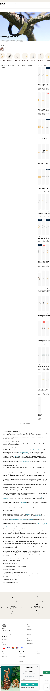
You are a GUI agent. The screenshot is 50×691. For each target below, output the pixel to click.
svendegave (30, 519)
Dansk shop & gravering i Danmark (24, 0)
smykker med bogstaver (25, 461)
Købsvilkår (29, 632)
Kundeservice (41, 0)
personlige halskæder (8, 462)
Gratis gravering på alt (31, 640)
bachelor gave (17, 519)
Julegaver (20, 659)
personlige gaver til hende (42, 523)
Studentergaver (21, 654)
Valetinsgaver (21, 661)
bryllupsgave (28, 514)
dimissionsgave (23, 519)
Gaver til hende (4, 654)
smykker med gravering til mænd (23, 452)
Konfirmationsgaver (22, 656)
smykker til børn (16, 456)
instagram (5, 636)
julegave (31, 509)
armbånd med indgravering (20, 462)
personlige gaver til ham (8, 524)
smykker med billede (20, 458)
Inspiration (47, 0)
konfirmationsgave (23, 502)
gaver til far (8, 526)
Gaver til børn (4, 656)
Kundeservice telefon (31, 645)
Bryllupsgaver (21, 658)
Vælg (45, 65)
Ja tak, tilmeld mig (46, 672)
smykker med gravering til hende (37, 449)
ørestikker (44, 462)
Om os (28, 626)
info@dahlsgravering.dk (6, 632)
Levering (28, 631)
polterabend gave (38, 515)
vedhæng (13, 462)
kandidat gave (12, 519)
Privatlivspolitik (29, 634)
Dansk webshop (30, 646)
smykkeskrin (29, 462)
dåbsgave (33, 512)
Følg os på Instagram (46, 688)
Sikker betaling (30, 643)
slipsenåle (33, 462)
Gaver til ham (4, 653)
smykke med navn (12, 458)
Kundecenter (29, 629)
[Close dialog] (38, 666)
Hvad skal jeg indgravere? (40, 654)
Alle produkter (4, 658)
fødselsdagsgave (37, 507)
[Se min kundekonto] (46, 3)
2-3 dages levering (4, 0)
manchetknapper (38, 462)
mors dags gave (19, 503)
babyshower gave (6, 517)
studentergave (37, 497)
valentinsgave (5, 499)
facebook (3, 636)
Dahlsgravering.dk (5, 639)
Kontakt (28, 627)
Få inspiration (38, 653)
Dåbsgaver (21, 653)
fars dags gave (26, 503)
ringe (26, 462)
